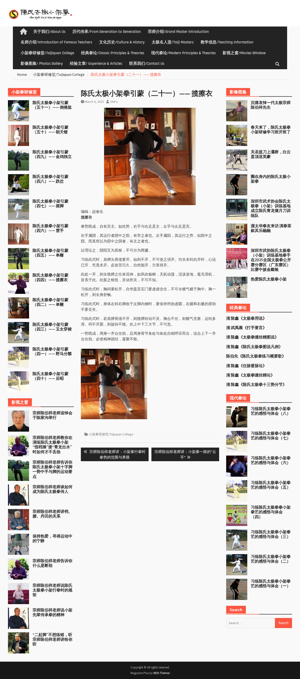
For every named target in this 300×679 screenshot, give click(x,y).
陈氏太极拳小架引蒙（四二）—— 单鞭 (50, 302)
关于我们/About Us (49, 31)
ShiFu (114, 102)
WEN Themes (161, 673)
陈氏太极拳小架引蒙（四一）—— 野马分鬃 (52, 351)
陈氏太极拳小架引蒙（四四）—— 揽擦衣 (50, 277)
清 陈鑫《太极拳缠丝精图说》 (252, 337)
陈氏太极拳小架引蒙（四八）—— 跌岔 (50, 179)
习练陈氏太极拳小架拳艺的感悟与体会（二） (271, 559)
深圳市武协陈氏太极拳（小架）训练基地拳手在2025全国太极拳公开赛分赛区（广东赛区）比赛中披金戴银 (271, 260)
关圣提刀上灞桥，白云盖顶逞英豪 (271, 154)
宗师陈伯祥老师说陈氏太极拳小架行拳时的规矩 (52, 590)
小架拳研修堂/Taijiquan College (47, 53)
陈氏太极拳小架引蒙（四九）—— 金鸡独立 (52, 154)
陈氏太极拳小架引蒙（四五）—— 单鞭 (50, 253)
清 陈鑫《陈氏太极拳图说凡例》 (254, 346)
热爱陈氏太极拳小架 (269, 279)
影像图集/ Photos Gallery (42, 63)
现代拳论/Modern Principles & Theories (183, 53)
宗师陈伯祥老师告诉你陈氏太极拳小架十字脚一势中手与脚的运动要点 (52, 469)
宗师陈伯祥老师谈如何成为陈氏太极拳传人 (52, 489)
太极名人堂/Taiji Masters (173, 42)
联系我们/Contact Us (146, 63)
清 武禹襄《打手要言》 (246, 327)
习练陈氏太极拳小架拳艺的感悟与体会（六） (271, 460)
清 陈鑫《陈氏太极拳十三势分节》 (256, 384)
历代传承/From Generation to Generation (106, 31)
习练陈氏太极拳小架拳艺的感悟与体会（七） (271, 436)
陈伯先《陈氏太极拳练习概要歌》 (256, 356)
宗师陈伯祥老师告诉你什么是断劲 (52, 563)
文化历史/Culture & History (122, 42)
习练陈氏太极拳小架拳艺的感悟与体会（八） (271, 411)
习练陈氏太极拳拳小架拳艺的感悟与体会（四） (271, 512)
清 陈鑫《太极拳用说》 (246, 318)
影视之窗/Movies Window (244, 53)
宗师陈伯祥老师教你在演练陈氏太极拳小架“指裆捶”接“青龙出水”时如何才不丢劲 (52, 444)
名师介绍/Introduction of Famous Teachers (56, 42)
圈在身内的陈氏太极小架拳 (271, 179)
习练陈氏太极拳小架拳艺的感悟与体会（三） (271, 534)
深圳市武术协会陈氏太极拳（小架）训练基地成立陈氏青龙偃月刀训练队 (271, 208)
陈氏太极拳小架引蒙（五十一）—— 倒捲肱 (52, 105)
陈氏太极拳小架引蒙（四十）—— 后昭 (50, 376)
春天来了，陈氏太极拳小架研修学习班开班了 (271, 129)
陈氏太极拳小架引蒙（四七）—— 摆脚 (50, 203)
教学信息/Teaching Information (227, 42)
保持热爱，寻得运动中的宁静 (52, 538)
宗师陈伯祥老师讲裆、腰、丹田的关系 (52, 514)
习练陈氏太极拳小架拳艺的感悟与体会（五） (271, 485)
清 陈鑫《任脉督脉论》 (246, 365)
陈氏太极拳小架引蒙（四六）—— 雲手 (50, 228)
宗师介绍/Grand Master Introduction (178, 31)
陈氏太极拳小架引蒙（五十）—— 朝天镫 (50, 129)
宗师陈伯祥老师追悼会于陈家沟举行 (52, 415)
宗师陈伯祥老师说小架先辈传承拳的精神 (52, 612)
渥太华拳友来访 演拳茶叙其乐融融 (271, 228)
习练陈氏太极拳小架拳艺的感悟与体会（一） (271, 583)
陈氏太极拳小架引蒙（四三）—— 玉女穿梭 (52, 327)
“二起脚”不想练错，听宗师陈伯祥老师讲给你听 (52, 639)
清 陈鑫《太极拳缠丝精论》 (250, 375)
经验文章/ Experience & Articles (96, 63)
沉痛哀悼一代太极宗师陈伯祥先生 (271, 105)
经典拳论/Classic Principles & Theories (112, 53)
